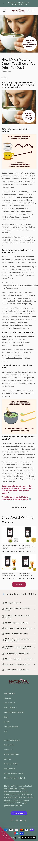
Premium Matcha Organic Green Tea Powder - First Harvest (27, 547)
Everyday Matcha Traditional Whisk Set (8, 574)
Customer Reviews (11, 726)
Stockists (7, 759)
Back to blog (21, 507)
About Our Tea (9, 703)
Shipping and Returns (12, 740)
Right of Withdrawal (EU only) (15, 778)
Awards (7, 722)
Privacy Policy (9, 768)
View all (19, 584)
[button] (4, 10)
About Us (7, 698)
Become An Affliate (11, 764)
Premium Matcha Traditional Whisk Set (26, 574)
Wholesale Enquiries (11, 754)
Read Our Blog (9, 693)
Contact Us (8, 749)
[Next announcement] (34, 3)
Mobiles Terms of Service (13, 773)
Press (6, 717)
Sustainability (9, 745)
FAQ (5, 731)
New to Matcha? (10, 707)
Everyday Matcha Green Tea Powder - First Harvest (9, 547)
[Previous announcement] (4, 3)
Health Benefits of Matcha (14, 712)
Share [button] (6, 77)
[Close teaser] (15, 838)
